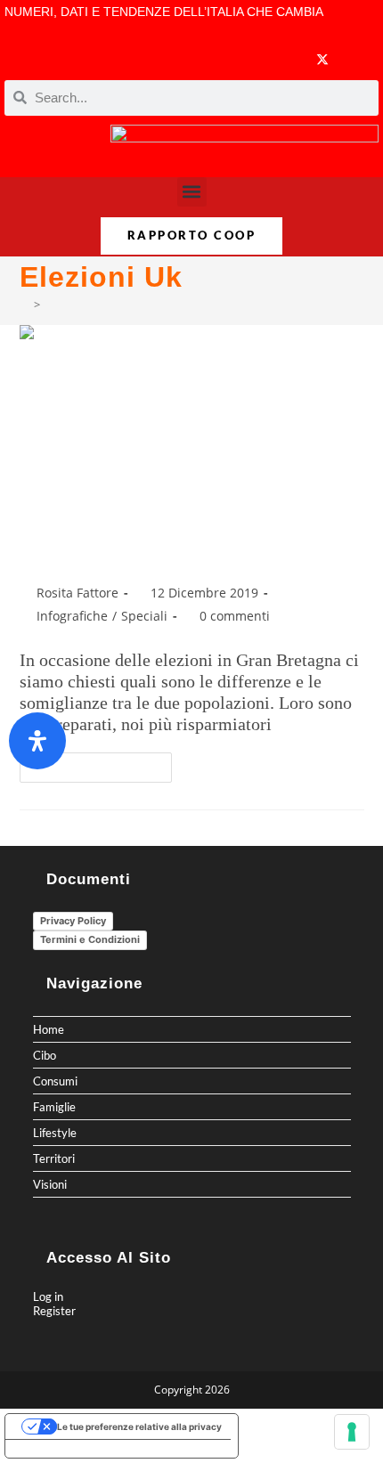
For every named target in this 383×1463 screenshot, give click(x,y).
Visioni (50, 1184)
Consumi (55, 1081)
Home (48, 1029)
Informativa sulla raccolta (70, 1448)
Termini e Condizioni (90, 939)
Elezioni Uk (73, 305)
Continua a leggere (103, 763)
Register (54, 1311)
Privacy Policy (73, 920)
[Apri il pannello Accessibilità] (37, 740)
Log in (48, 1296)
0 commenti (235, 615)
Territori (54, 1158)
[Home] (24, 305)
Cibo (44, 1055)
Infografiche (72, 615)
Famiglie (54, 1107)
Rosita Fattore (77, 592)
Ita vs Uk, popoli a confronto (172, 551)
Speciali (144, 615)
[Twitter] (322, 59)
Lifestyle (55, 1133)
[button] (192, 192)
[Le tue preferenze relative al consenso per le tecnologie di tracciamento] (352, 1432)
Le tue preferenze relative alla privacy (139, 1426)
